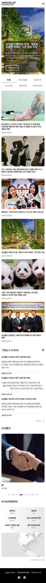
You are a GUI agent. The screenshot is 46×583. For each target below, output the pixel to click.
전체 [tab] (9, 80)
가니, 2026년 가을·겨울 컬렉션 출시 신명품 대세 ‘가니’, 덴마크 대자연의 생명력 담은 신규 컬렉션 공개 (21, 170)
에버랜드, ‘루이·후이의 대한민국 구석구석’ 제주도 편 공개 (22, 212)
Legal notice (10, 573)
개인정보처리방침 (23, 573)
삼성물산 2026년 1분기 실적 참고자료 (15, 378)
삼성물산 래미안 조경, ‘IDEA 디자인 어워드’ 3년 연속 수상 (23, 252)
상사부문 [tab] (9, 85)
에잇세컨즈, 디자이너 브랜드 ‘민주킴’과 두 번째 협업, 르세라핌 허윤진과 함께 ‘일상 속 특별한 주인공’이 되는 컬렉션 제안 (21, 126)
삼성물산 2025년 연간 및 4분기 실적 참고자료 (18, 399)
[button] (4, 41)
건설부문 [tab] (37, 80)
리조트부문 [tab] (37, 85)
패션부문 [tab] (23, 85)
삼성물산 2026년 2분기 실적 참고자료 (16, 357)
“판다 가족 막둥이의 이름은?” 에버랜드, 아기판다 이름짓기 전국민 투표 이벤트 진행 (19, 294)
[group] (23, 40)
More (38, 421)
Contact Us (36, 573)
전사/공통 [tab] (23, 80)
